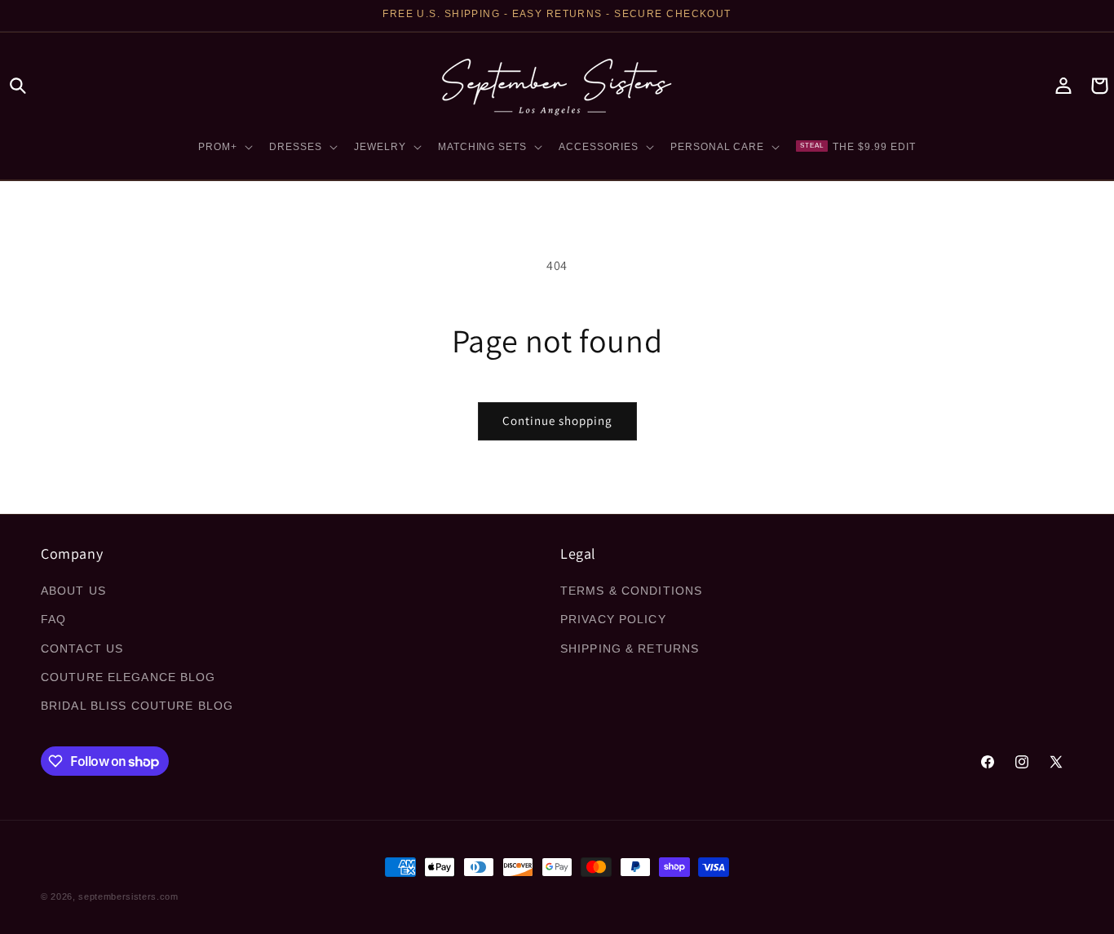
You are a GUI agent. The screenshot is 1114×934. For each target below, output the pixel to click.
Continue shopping (557, 420)
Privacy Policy (613, 619)
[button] (18, 86)
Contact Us (82, 648)
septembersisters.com (128, 896)
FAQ (53, 619)
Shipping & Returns (629, 648)
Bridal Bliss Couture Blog (137, 705)
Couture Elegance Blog (128, 677)
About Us (73, 590)
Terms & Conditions (631, 590)
